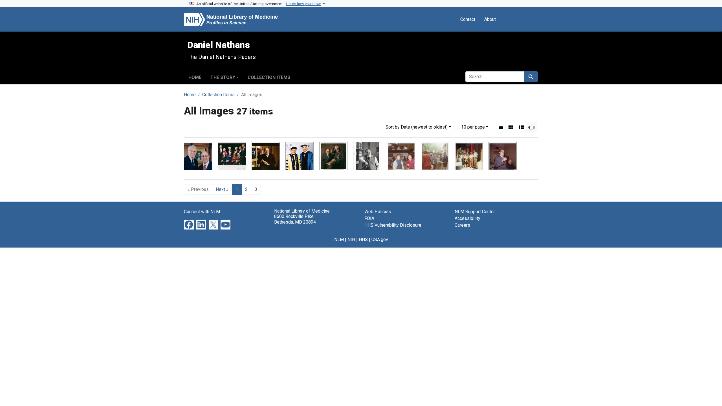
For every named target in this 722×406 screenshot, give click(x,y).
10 (473, 127)
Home (194, 77)
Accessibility (467, 218)
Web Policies (377, 211)
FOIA (369, 218)
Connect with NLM (202, 211)
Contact (467, 19)
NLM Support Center (475, 211)
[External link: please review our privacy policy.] (189, 224)
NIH (351, 239)
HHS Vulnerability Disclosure (392, 225)
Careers (462, 225)
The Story (222, 77)
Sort (417, 127)
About (490, 19)
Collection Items (269, 77)
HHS (363, 239)
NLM (339, 239)
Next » (222, 189)
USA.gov (379, 239)
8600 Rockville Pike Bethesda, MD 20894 (295, 219)
